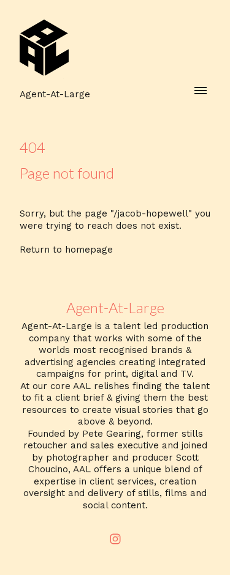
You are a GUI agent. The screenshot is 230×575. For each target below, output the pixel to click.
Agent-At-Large (115, 307)
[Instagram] (115, 539)
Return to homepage (66, 249)
